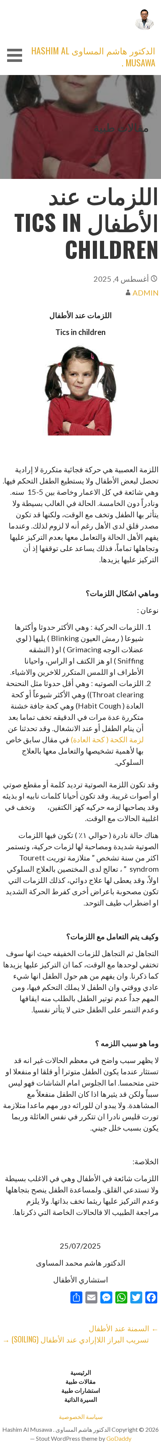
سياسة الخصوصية (81, 1416)
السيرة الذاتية (80, 1399)
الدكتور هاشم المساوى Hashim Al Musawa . (93, 56)
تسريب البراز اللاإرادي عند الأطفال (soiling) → (75, 1339)
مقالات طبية (81, 1381)
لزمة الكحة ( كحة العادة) (107, 739)
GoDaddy (118, 1438)
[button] (12, 55)
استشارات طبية (80, 1390)
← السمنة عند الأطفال (124, 1327)
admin (146, 292)
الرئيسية (80, 1372)
